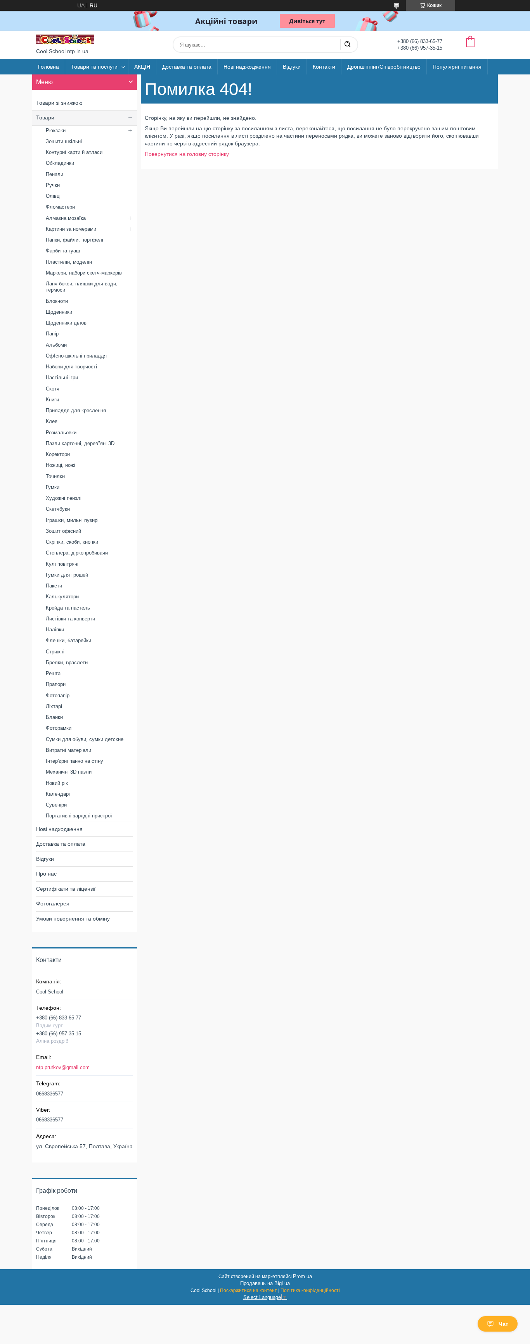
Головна (48, 67)
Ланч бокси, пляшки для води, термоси (82, 287)
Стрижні (55, 652)
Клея (51, 421)
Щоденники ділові (67, 323)
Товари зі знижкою (59, 103)
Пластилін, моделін (69, 262)
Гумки (52, 487)
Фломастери (60, 207)
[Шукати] (347, 44)
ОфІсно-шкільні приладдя (76, 356)
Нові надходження (59, 829)
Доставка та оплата (186, 67)
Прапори (56, 684)
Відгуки (292, 67)
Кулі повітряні (62, 564)
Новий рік (57, 783)
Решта (53, 673)
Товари (45, 117)
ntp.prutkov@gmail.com (63, 1067)
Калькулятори (62, 596)
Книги (52, 400)
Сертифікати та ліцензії (65, 889)
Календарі (58, 794)
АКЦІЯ (142, 67)
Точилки (55, 476)
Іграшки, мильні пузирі (72, 520)
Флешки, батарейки (68, 640)
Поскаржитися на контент (248, 1290)
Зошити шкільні (64, 141)
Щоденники (59, 312)
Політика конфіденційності (310, 1290)
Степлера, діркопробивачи (77, 553)
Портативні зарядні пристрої (79, 816)
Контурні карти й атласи (74, 152)
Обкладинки (60, 163)
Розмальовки (61, 432)
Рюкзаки (56, 130)
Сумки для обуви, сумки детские (84, 739)
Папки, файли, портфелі (74, 240)
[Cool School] (65, 39)
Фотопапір (57, 695)
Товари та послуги (94, 67)
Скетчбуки (58, 509)
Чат (503, 1324)
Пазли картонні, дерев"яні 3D (80, 443)
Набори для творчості (71, 367)
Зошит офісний (63, 531)
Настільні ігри (62, 377)
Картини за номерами (71, 229)
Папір (52, 334)
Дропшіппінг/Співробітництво (384, 67)
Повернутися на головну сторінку (187, 154)
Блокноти (57, 301)
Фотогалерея (52, 903)
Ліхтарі (54, 706)
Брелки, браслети (67, 662)
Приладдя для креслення (76, 410)
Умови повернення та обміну (73, 919)
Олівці (53, 196)
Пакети (54, 586)
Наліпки (55, 629)
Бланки (54, 717)
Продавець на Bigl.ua (265, 1283)
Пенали (54, 174)
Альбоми (56, 345)
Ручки (53, 185)
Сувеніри (56, 805)
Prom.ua (302, 1276)
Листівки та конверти (70, 619)
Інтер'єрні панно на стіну (74, 761)
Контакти (324, 67)
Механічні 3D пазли (69, 772)
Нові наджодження (247, 67)
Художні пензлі (63, 498)
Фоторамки (58, 728)
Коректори (58, 454)
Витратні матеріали (68, 750)
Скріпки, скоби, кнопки (72, 542)
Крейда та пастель (68, 608)
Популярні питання (457, 67)
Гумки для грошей (67, 575)
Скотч (52, 389)
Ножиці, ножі (60, 465)
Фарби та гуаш (63, 251)
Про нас (46, 874)
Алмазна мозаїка (66, 218)
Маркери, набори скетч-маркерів (84, 273)
